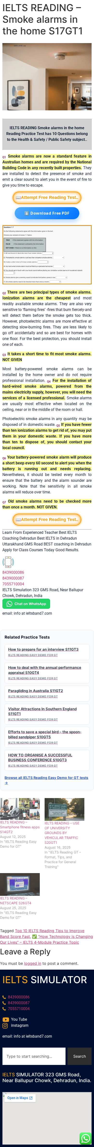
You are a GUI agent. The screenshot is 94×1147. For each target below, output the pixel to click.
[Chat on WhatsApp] (26, 607)
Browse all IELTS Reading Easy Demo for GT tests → (46, 780)
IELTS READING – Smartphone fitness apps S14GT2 (20, 827)
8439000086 (13, 572)
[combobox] (34, 1056)
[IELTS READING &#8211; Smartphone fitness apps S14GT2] (20, 809)
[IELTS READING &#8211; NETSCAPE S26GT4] (20, 884)
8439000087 (13, 578)
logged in (32, 963)
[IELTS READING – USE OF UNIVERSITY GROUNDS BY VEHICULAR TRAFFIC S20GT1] (64, 809)
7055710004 (13, 584)
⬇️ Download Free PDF (47, 213)
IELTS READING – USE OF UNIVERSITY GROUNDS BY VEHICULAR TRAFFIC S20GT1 (62, 833)
